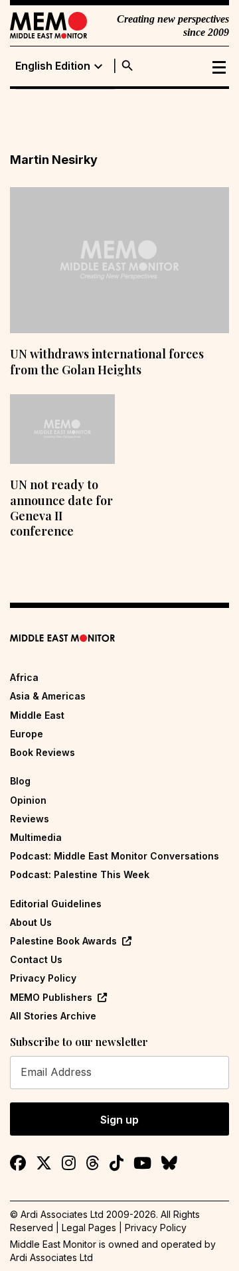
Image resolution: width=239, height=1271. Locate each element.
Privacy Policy (43, 978)
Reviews (29, 818)
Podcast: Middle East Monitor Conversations (114, 855)
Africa (24, 677)
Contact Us (36, 959)
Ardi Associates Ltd (51, 1257)
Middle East (37, 715)
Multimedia (36, 837)
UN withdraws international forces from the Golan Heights (107, 361)
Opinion (28, 800)
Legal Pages (89, 1227)
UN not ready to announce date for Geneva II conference (61, 508)
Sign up (119, 1119)
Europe (26, 733)
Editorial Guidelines (56, 903)
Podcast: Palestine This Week (79, 874)
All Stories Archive (53, 1015)
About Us (31, 922)
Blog (20, 780)
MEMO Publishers (51, 997)
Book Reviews (42, 752)
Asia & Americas (48, 696)
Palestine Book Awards (63, 940)
